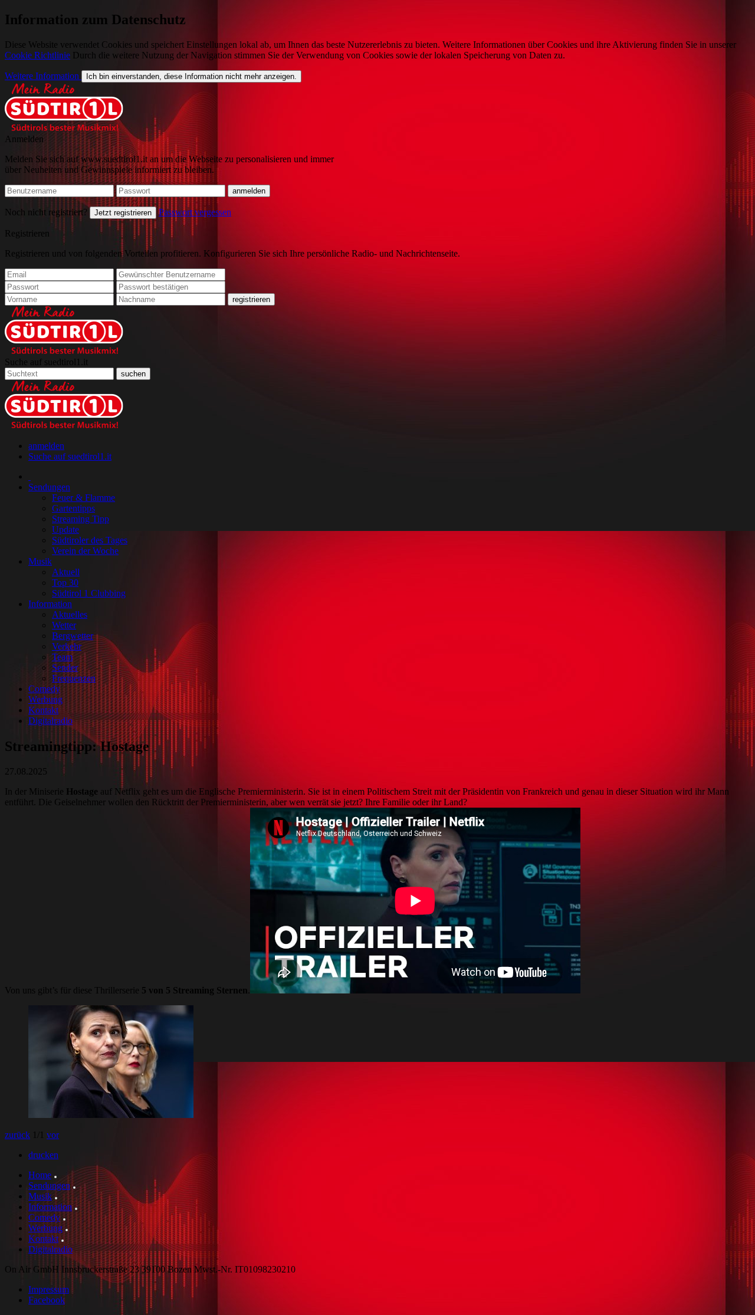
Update (65, 529)
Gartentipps (73, 508)
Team (62, 657)
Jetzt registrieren (123, 212)
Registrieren (27, 233)
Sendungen (49, 487)
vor (53, 1135)
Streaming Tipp (80, 519)
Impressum (48, 1289)
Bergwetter (72, 636)
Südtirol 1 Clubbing (89, 593)
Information (50, 604)
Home (39, 1175)
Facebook (46, 1300)
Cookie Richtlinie (37, 55)
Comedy (44, 689)
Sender (65, 668)
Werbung (45, 699)
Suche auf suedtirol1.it (46, 362)
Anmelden (24, 139)
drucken (43, 1155)
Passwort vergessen (195, 212)
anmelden (46, 446)
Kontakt (43, 710)
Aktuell (66, 572)
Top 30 (65, 583)
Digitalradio (50, 721)
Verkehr (66, 646)
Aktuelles (69, 614)
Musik (40, 561)
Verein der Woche (85, 551)
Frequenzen (74, 678)
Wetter (64, 625)
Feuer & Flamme (83, 498)
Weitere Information (43, 76)
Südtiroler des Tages (89, 540)
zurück (17, 1135)
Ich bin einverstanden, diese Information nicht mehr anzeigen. (191, 76)
